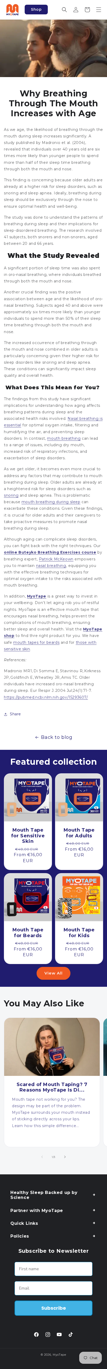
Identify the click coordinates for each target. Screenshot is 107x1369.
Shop (36, 9)
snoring (11, 495)
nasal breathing (51, 565)
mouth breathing (64, 438)
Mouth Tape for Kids (79, 932)
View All (53, 973)
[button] (64, 9)
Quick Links (24, 1223)
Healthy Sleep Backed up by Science (44, 1195)
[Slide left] (42, 1157)
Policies (19, 1236)
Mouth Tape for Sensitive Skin (28, 835)
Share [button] (15, 714)
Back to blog (56, 737)
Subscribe (53, 1308)
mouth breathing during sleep (51, 502)
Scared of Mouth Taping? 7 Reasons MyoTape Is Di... (52, 1087)
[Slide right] (65, 1157)
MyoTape (59, 1354)
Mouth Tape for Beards (28, 932)
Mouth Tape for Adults (79, 833)
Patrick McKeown (56, 559)
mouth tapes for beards (36, 642)
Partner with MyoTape (36, 1210)
